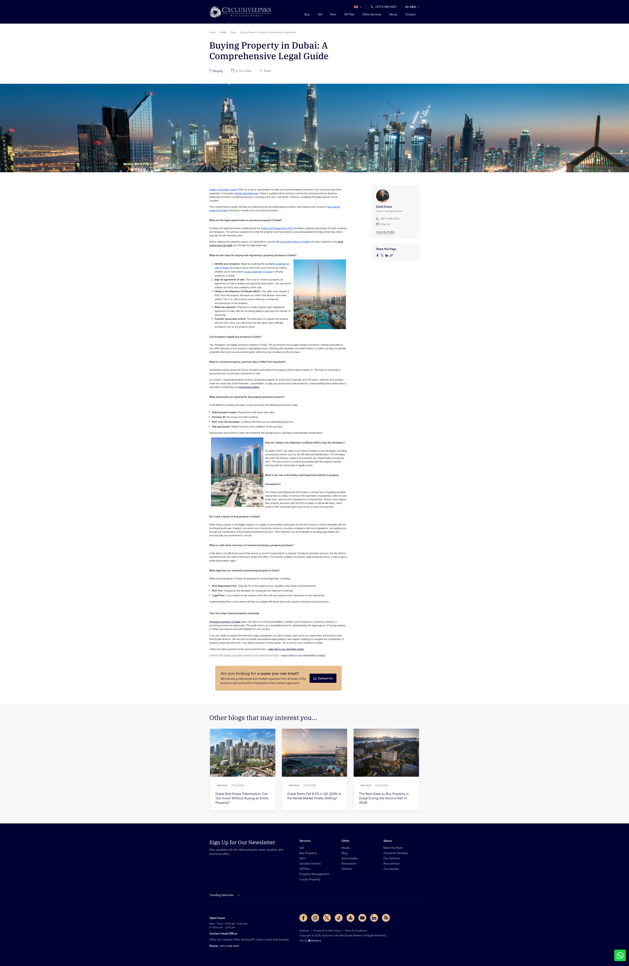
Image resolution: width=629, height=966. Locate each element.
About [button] (393, 14)
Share (267, 71)
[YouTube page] (362, 918)
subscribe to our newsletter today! (286, 649)
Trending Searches (221, 895)
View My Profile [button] (385, 232)
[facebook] (378, 256)
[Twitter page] (327, 918)
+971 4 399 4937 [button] (386, 7)
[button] (240, 12)
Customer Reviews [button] (395, 853)
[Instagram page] (315, 918)
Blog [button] (233, 33)
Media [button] (223, 33)
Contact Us (325, 678)
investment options (249, 387)
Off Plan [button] (349, 14)
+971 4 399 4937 (229, 946)
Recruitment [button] (391, 864)
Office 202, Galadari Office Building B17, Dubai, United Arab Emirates (249, 940)
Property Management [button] (314, 874)
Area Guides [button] (350, 858)
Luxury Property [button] (309, 879)
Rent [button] (333, 14)
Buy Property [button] (308, 853)
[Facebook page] (303, 918)
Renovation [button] (349, 864)
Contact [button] (410, 14)
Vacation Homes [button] (310, 864)
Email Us (385, 224)
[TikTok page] (339, 918)
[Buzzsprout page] (350, 918)
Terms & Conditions (355, 931)
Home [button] (212, 33)
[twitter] (383, 256)
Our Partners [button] (391, 858)
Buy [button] (307, 14)
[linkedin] (387, 256)
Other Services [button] (371, 14)
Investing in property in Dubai (224, 622)
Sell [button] (320, 14)
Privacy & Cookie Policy (327, 931)
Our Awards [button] (391, 869)
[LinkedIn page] (374, 918)
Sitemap (304, 931)
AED (413, 7)
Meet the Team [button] (393, 848)
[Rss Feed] (386, 918)
